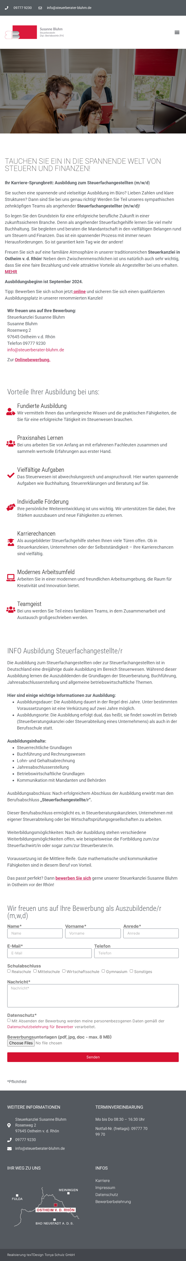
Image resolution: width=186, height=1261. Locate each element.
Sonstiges (143, 971)
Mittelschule (49, 971)
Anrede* (132, 926)
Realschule (21, 971)
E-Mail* (15, 946)
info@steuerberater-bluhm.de (35, 349)
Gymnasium (116, 971)
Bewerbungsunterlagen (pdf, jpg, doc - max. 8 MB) (59, 1037)
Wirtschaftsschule (83, 971)
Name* (14, 926)
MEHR (11, 271)
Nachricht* (19, 982)
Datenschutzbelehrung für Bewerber (40, 1026)
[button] (177, 32)
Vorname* (75, 926)
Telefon (102, 946)
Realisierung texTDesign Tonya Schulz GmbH (41, 1255)
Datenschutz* (22, 1015)
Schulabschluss (24, 966)
